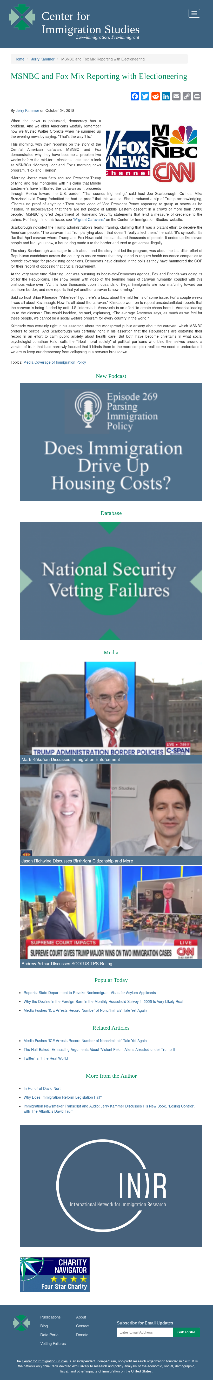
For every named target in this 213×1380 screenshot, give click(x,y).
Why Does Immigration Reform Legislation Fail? (63, 1097)
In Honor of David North (43, 1088)
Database (111, 513)
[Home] (22, 15)
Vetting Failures (53, 1343)
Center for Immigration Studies (91, 22)
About (81, 1317)
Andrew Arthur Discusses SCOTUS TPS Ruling (67, 963)
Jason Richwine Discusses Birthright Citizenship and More (77, 861)
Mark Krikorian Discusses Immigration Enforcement (71, 759)
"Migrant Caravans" (89, 219)
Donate (82, 1334)
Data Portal (49, 1334)
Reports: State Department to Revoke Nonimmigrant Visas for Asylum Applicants (90, 992)
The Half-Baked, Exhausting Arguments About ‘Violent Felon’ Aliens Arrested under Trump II (99, 1049)
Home (19, 59)
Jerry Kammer (43, 59)
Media (111, 652)
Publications (50, 1317)
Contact (82, 1325)
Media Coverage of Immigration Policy (54, 362)
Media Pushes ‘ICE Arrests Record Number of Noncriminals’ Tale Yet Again (85, 1010)
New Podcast (111, 376)
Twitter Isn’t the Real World (46, 1058)
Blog (44, 1325)
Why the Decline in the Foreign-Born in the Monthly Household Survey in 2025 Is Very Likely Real (103, 1001)
